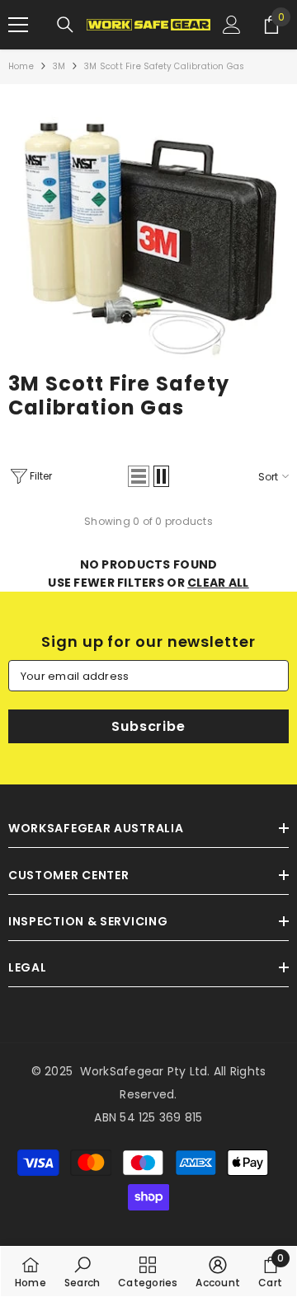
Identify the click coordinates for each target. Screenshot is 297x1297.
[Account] (232, 25)
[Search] (65, 25)
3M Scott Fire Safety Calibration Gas (164, 66)
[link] (148, 232)
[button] (138, 476)
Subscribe (148, 726)
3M (59, 66)
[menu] (18, 25)
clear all (218, 582)
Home (21, 66)
